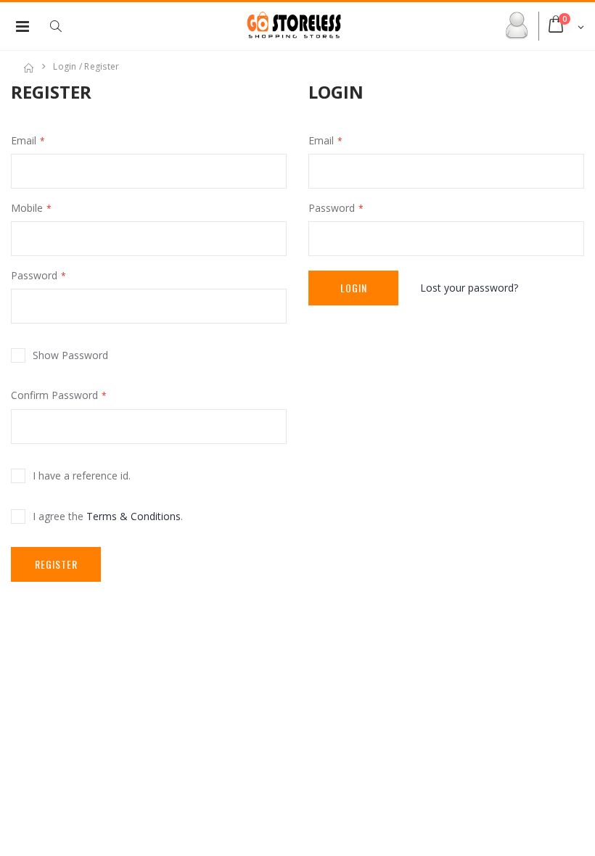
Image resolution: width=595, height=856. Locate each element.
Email (23, 140)
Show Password (70, 355)
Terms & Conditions (133, 516)
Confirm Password (54, 395)
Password (34, 275)
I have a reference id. (82, 475)
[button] (63, 26)
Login (353, 287)
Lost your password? (469, 288)
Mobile (27, 208)
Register (56, 564)
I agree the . (108, 516)
